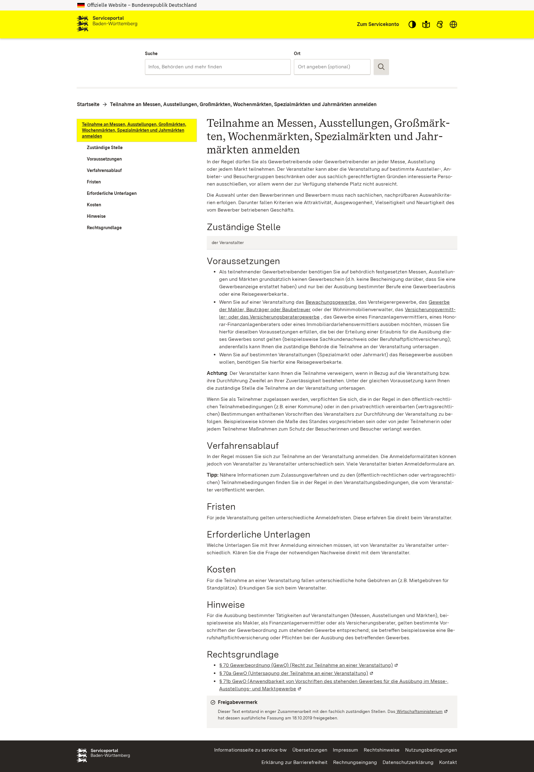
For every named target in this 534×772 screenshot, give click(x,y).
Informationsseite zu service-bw (250, 750)
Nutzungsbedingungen (431, 750)
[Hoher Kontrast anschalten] (412, 24)
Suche (151, 53)
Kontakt (448, 762)
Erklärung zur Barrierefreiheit (294, 762)
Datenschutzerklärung (408, 762)
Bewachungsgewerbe (330, 302)
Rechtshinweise (382, 750)
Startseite (88, 104)
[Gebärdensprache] (440, 24)
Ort (297, 53)
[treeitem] (137, 130)
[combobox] (217, 67)
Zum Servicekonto (378, 24)
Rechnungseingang (355, 762)
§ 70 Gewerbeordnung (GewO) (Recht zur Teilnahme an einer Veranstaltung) (309, 665)
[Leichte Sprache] (426, 24)
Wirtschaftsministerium (422, 711)
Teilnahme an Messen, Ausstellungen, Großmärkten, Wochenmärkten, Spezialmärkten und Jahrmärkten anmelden (243, 104)
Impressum (345, 750)
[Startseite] (107, 24)
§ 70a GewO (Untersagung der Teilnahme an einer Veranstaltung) (296, 673)
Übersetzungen (309, 750)
